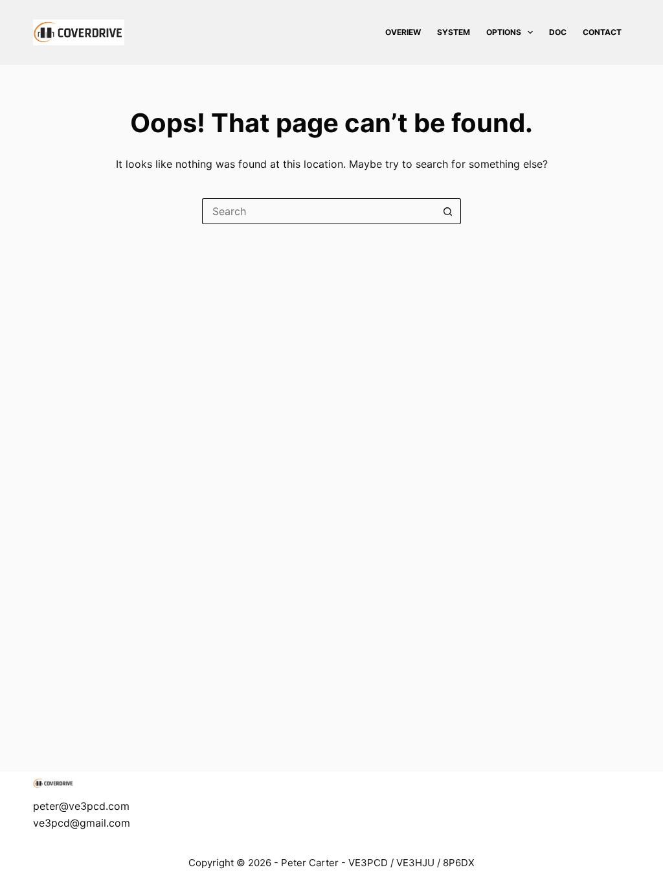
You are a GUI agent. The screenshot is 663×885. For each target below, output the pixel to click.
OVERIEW (403, 32)
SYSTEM (453, 32)
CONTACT (602, 32)
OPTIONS (503, 32)
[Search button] (448, 211)
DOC (558, 32)
